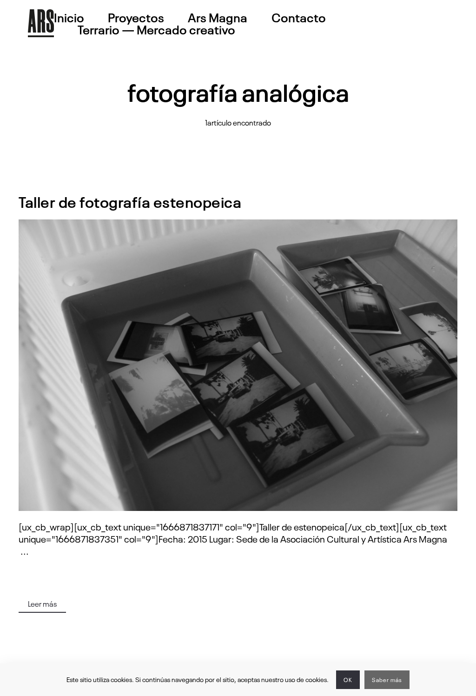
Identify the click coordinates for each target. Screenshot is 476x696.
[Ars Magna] (41, 23)
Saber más (387, 679)
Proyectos (136, 17)
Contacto (298, 17)
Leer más (42, 603)
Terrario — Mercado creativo (156, 29)
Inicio (69, 17)
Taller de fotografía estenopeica (130, 201)
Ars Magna (217, 17)
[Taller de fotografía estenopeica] (238, 365)
